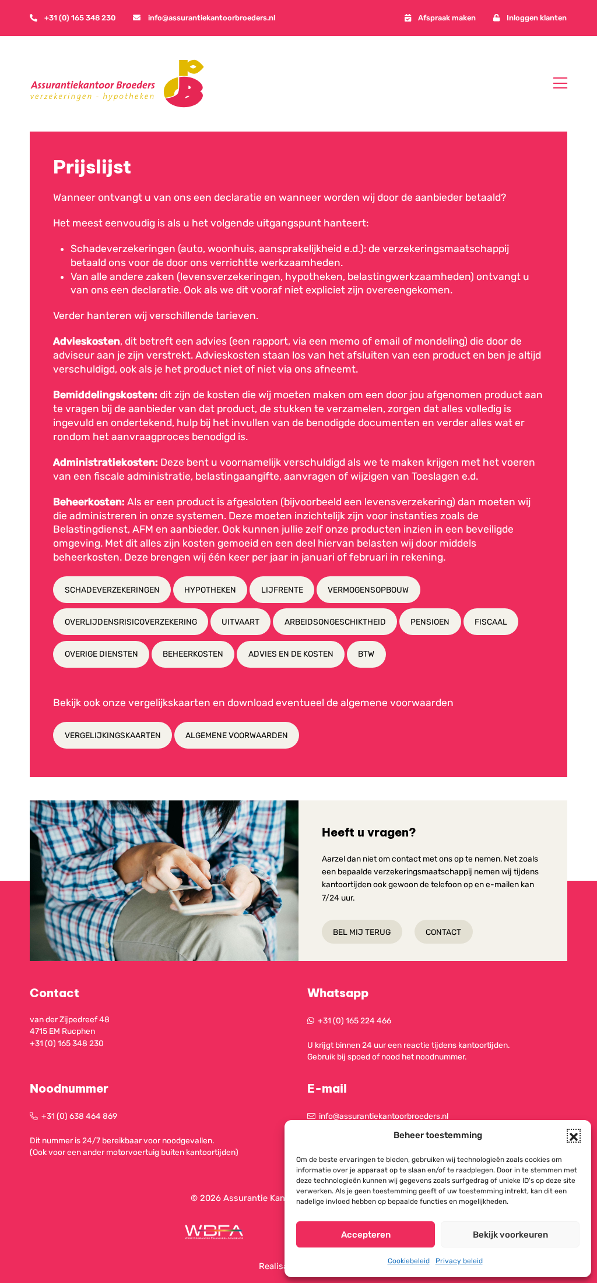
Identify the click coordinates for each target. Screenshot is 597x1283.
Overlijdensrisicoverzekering (131, 621)
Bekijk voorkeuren (510, 1234)
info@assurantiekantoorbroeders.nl (211, 17)
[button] (574, 1136)
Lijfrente (282, 589)
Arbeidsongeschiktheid (335, 621)
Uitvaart (240, 621)
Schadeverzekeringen (112, 589)
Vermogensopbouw (368, 589)
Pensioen (429, 621)
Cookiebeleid (409, 1261)
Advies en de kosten (290, 653)
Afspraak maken (447, 17)
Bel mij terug (362, 931)
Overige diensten (101, 653)
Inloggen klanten (537, 17)
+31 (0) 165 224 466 (354, 1020)
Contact (443, 931)
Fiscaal (491, 621)
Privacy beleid (459, 1261)
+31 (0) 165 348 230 (79, 17)
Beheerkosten (193, 653)
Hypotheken (210, 589)
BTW (366, 653)
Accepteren (366, 1234)
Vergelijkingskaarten (113, 735)
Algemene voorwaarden (236, 735)
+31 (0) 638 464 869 (79, 1116)
